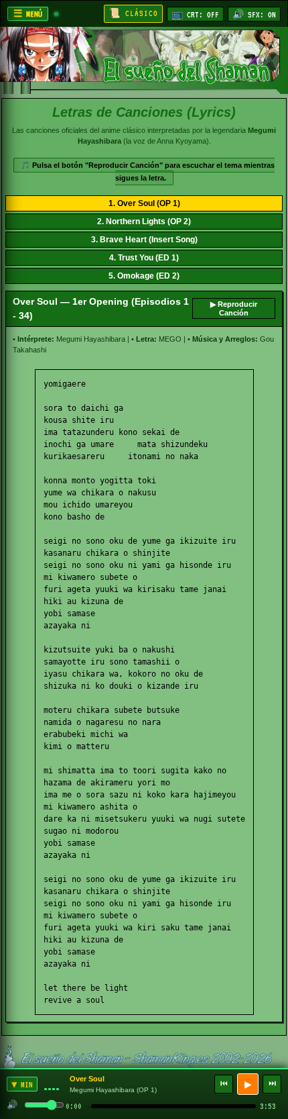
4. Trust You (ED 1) (144, 257)
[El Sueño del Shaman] (144, 60)
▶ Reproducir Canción (233, 308)
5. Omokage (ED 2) (144, 276)
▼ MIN (22, 1084)
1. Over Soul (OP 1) (144, 203)
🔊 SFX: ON (254, 14)
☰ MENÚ (27, 14)
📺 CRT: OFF (195, 14)
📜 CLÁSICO (133, 13)
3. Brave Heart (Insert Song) (144, 239)
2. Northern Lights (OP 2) (144, 221)
